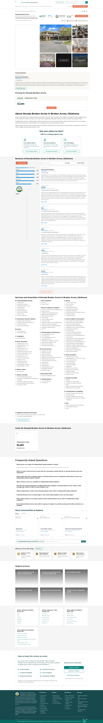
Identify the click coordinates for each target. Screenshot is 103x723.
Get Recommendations (51, 151)
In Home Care (70, 619)
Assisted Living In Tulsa (22, 635)
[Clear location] (80, 541)
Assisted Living (70, 613)
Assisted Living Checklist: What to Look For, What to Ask (51, 572)
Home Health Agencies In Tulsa (23, 644)
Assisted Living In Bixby (22, 633)
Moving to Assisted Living (24, 590)
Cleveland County (45, 617)
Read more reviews (46, 291)
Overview (20, 98)
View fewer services (23, 420)
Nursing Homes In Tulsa (22, 642)
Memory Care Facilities (71, 621)
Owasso (18, 617)
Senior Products (44, 703)
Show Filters (80, 163)
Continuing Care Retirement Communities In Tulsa (26, 640)
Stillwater (19, 623)
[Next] (86, 510)
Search (83, 541)
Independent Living (19, 75)
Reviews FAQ (69, 705)
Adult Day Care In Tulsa (22, 637)
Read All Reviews (20, 88)
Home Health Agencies (72, 617)
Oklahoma (23, 11)
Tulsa (18, 615)
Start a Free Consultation (80, 6)
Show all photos (81, 60)
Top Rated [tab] (23, 513)
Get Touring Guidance (71, 151)
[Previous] (82, 510)
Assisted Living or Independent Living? (76, 591)
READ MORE (44, 201)
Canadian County (45, 619)
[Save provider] (87, 11)
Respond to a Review (73, 670)
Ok (84, 721)
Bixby (18, 613)
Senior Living (18, 11)
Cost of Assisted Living (73, 572)
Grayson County (45, 621)
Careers (67, 706)
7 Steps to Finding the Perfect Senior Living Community (25, 572)
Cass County (44, 623)
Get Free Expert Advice (31, 151)
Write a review (22, 163)
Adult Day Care (70, 623)
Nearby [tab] (17, 513)
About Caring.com (70, 695)
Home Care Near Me (83, 705)
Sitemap (42, 705)
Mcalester (19, 621)
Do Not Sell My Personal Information (43, 712)
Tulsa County (44, 613)
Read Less (38, 548)
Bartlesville (19, 619)
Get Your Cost (51, 107)
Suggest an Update (74, 667)
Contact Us (68, 708)
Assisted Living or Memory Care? (51, 590)
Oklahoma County (46, 615)
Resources (42, 701)
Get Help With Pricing (81, 16)
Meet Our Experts (70, 697)
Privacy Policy (43, 708)
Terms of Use (27, 712)
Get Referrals (56, 701)
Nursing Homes (70, 615)
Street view (65, 60)
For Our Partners (57, 703)
